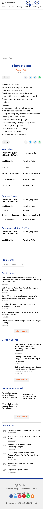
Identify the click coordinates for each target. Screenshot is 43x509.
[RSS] (32, 496)
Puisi (25, 70)
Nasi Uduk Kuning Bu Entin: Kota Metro (24, 430)
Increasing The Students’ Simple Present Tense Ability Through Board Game (24, 455)
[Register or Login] (37, 2)
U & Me (5, 167)
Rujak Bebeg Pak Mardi (18, 470)
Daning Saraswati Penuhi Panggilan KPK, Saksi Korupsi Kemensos (27, 359)
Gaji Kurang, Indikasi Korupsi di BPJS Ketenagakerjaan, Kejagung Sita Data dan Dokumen (28, 347)
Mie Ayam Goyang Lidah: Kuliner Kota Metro (24, 437)
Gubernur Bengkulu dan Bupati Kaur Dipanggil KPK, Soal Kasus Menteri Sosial (28, 369)
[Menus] (3, 3)
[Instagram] (20, 496)
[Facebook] (11, 496)
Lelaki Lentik (7, 161)
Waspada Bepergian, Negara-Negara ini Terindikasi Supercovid (10, 406)
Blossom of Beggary (10, 173)
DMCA (34, 489)
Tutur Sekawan (8, 179)
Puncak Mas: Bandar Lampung (21, 463)
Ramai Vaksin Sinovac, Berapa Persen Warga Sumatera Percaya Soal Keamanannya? (21, 297)
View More (20, 331)
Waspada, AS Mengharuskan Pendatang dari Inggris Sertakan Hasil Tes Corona (30, 396)
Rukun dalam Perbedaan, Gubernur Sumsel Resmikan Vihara (20, 313)
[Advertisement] (21, 31)
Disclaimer (25, 489)
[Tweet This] (30, 77)
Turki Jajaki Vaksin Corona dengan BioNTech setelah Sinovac (9, 395)
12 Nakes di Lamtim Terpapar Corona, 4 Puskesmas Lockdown (18, 305)
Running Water (29, 161)
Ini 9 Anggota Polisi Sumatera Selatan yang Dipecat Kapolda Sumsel (20, 289)
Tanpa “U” (6, 185)
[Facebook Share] (26, 77)
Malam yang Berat (30, 153)
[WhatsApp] (28, 496)
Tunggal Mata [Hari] (31, 173)
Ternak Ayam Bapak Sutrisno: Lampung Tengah (20, 446)
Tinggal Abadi (29, 179)
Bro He (26, 167)
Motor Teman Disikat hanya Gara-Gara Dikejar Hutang (21, 322)
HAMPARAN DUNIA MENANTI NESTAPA (10, 154)
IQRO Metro (10, 3)
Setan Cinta (28, 185)
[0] (27, 6)
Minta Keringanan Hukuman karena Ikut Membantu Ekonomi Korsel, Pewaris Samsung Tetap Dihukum (21, 280)
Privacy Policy (12, 489)
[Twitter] (15, 496)
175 (7, 77)
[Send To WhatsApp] (39, 77)
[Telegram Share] (35, 77)
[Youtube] (24, 496)
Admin (18, 70)
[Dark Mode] (28, 2)
